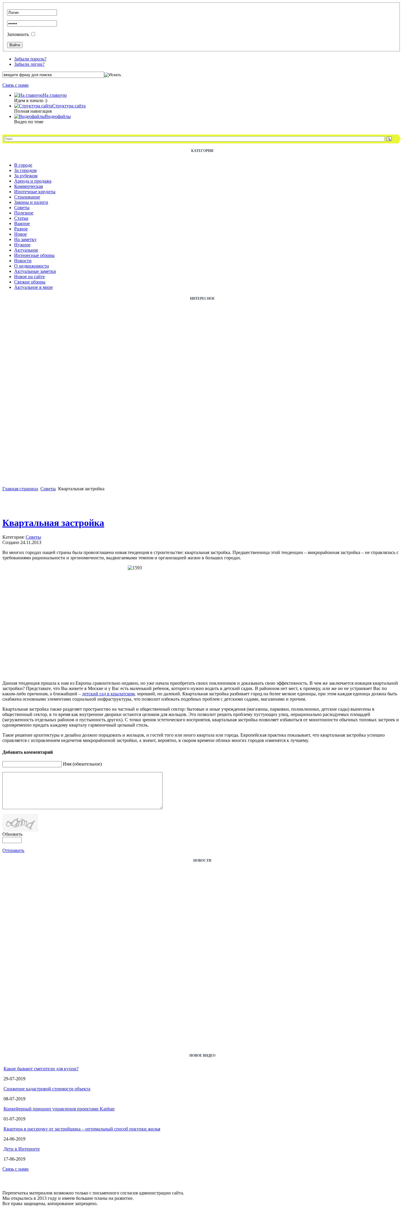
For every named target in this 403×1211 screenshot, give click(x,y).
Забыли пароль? (30, 58)
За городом (25, 170)
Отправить (13, 850)
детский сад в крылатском (108, 693)
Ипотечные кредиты (34, 191)
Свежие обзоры (29, 281)
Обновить (12, 834)
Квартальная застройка (53, 522)
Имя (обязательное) (82, 763)
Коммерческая (28, 186)
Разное (21, 228)
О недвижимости (31, 265)
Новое (20, 234)
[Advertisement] (26, 397)
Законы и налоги (31, 202)
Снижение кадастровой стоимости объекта (47, 1088)
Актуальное (26, 250)
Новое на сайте (29, 276)
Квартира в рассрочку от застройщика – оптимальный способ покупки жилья (82, 1128)
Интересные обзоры (34, 255)
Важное (22, 223)
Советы (22, 207)
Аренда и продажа (32, 180)
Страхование (27, 196)
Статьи (21, 218)
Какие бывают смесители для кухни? (41, 1068)
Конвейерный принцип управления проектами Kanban (59, 1108)
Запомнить (18, 34)
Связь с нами (15, 85)
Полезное (23, 212)
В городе (23, 165)
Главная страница (20, 488)
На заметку (25, 239)
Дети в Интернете (22, 1148)
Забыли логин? (29, 64)
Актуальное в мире (33, 287)
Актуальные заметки (35, 271)
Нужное (22, 244)
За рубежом (25, 175)
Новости (23, 260)
